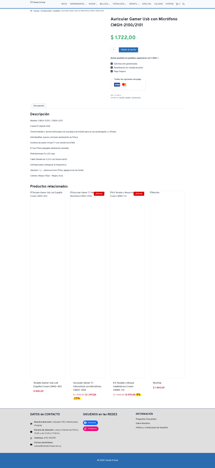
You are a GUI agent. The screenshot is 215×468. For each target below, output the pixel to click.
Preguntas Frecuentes (146, 419)
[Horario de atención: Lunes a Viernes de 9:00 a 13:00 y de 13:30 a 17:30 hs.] (54, 431)
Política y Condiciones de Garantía (152, 427)
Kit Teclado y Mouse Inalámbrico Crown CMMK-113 (123, 386)
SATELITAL (146, 4)
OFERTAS (170, 4)
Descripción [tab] (39, 106)
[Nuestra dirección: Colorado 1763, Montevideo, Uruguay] (54, 424)
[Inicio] (31, 11)
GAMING (128, 98)
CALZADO (158, 4)
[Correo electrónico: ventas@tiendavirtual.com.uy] (54, 444)
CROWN (121, 98)
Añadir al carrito (128, 49)
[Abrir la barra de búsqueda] (183, 4)
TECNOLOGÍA (136, 98)
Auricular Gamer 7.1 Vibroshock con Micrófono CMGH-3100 (87, 386)
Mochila (157, 382)
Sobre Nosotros (143, 423)
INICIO (64, 4)
